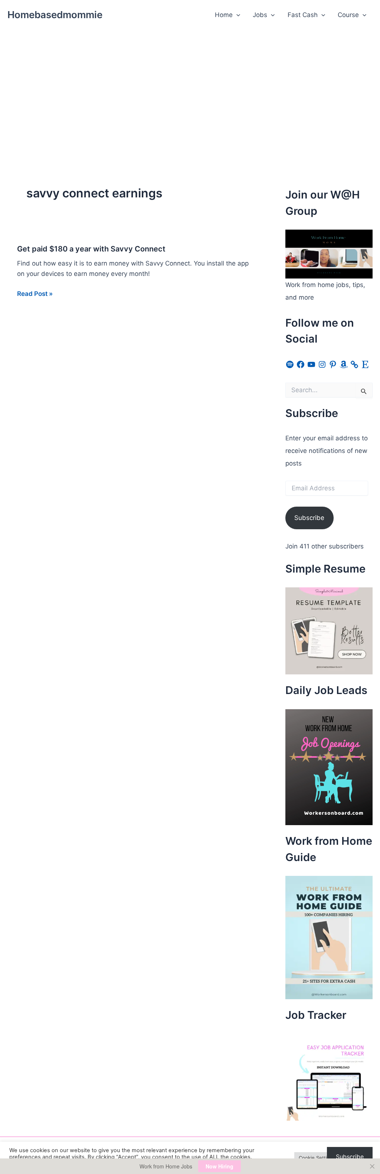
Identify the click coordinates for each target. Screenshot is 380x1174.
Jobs (260, 15)
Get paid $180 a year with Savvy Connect (91, 248)
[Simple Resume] (329, 630)
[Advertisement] (190, 85)
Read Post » (35, 294)
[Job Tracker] (329, 1076)
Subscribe (309, 517)
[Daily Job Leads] (329, 766)
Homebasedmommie (54, 14)
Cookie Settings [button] (317, 1158)
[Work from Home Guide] (329, 937)
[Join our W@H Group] (329, 253)
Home (224, 15)
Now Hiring (219, 1166)
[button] (236, 15)
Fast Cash (303, 15)
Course (348, 15)
